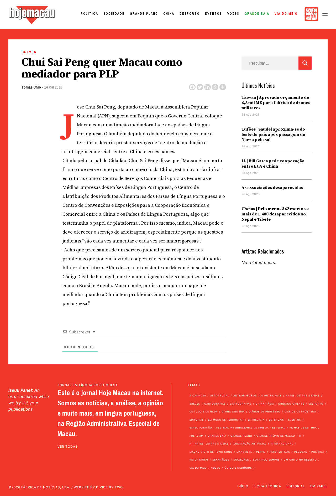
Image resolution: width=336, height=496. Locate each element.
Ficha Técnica (267, 486)
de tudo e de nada (204, 411)
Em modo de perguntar (226, 419)
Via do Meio (286, 14)
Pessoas (300, 451)
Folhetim (196, 435)
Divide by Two (109, 487)
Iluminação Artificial (249, 443)
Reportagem (199, 459)
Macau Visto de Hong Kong (211, 451)
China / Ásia (265, 403)
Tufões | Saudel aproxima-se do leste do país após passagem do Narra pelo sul (273, 134)
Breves (29, 52)
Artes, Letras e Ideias (303, 395)
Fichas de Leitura (303, 427)
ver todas (67, 446)
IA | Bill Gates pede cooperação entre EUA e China (273, 163)
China (168, 14)
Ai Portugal (219, 395)
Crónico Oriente (291, 403)
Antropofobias (245, 395)
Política (89, 14)
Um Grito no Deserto (300, 459)
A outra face (271, 395)
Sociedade (114, 14)
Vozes (233, 14)
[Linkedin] (207, 87)
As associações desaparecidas (272, 187)
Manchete (244, 451)
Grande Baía (257, 14)
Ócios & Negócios (238, 467)
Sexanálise (220, 459)
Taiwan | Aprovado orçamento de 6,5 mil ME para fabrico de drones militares (276, 103)
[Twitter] (200, 87)
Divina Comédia (233, 411)
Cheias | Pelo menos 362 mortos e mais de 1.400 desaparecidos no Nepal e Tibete (275, 214)
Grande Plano (144, 14)
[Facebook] (192, 87)
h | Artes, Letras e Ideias (209, 443)
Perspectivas (280, 451)
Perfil (260, 451)
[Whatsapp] (215, 87)
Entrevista (256, 419)
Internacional (282, 443)
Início (242, 486)
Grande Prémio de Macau (275, 435)
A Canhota (198, 395)
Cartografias (215, 403)
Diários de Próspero (264, 411)
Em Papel (319, 486)
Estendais (276, 419)
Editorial (197, 419)
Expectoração (201, 427)
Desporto (190, 14)
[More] (222, 87)
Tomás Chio (31, 87)
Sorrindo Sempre (266, 459)
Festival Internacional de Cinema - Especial (250, 427)
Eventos (213, 14)
